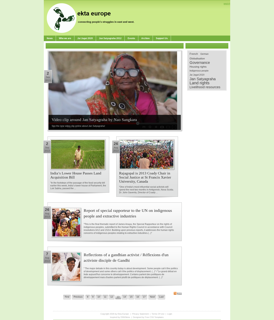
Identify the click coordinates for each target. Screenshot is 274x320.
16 (137, 297)
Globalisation (197, 58)
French (194, 54)
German (204, 54)
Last (161, 297)
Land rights (200, 83)
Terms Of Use (158, 314)
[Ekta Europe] (92, 17)
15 (131, 297)
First (67, 297)
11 (105, 297)
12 (111, 297)
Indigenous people (199, 71)
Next (152, 297)
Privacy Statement (140, 314)
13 (118, 297)
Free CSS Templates (154, 317)
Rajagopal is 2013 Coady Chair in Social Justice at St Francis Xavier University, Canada (145, 177)
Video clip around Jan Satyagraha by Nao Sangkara (94, 119)
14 (124, 297)
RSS (179, 293)
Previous (78, 297)
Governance (200, 62)
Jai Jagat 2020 (197, 75)
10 (98, 297)
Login (169, 314)
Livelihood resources (205, 87)
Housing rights (198, 67)
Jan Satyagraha (203, 79)
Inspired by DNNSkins (120, 317)
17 (144, 297)
